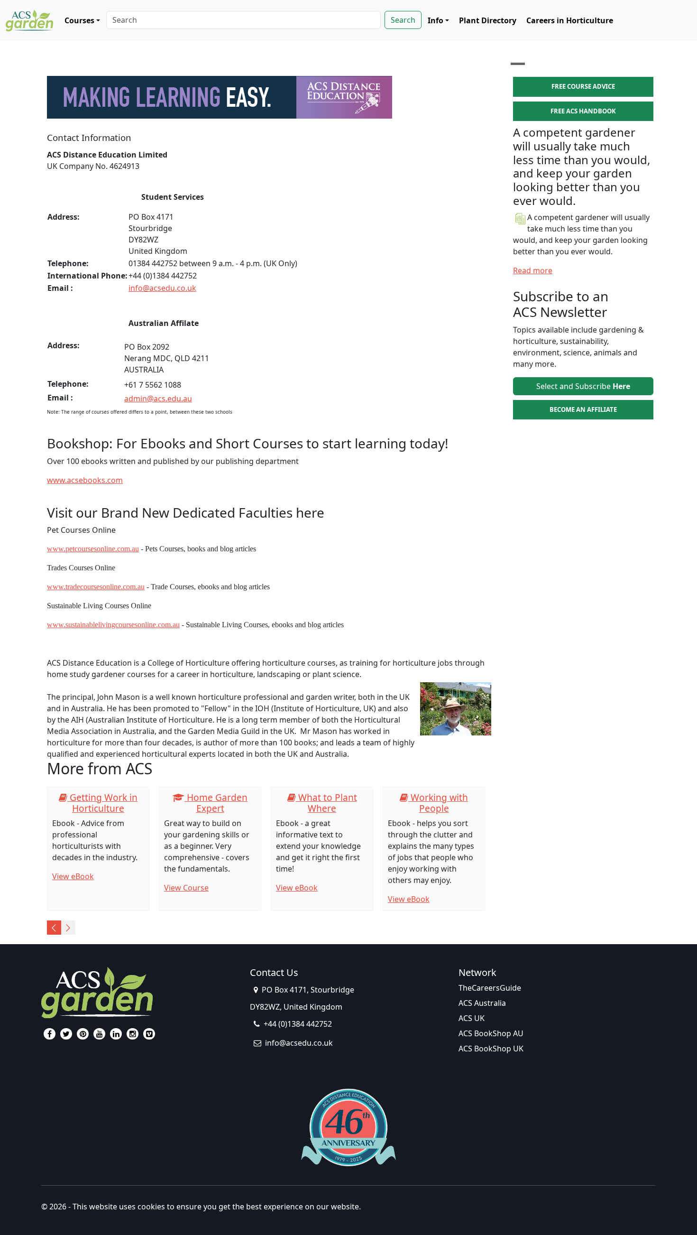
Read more (532, 270)
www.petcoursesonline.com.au (93, 549)
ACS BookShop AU (491, 1033)
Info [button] (435, 20)
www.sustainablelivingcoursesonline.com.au (113, 625)
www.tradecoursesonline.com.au (96, 587)
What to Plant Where (326, 803)
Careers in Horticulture (569, 20)
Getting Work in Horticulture (102, 803)
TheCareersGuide (490, 988)
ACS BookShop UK (491, 1048)
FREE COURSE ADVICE (583, 86)
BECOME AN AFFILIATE (583, 409)
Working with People (438, 803)
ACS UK (472, 1018)
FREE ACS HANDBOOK (583, 111)
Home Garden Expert (216, 803)
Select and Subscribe (583, 386)
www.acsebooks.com (85, 480)
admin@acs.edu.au (158, 398)
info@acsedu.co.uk (162, 288)
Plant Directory (487, 20)
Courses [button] (79, 20)
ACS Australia (482, 1003)
